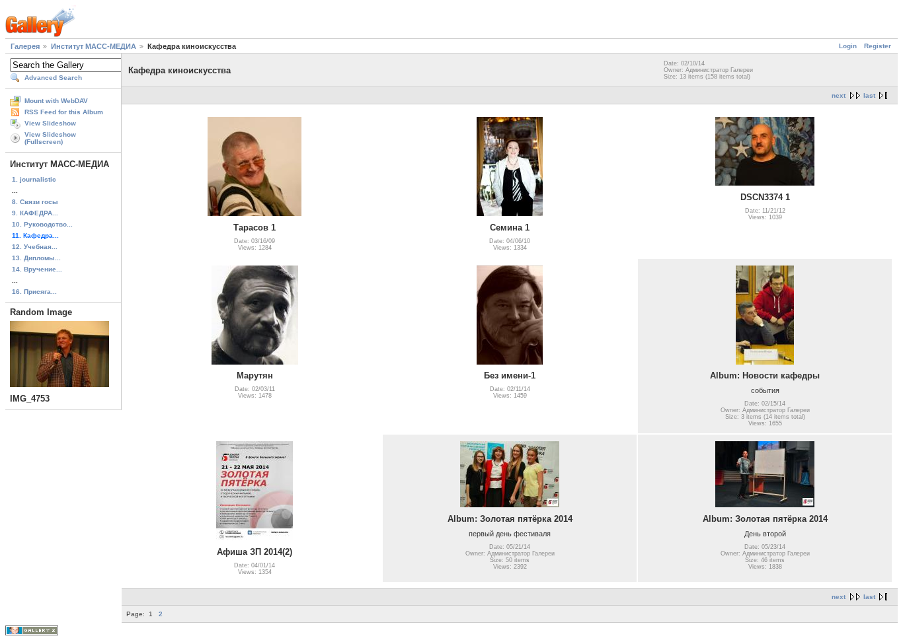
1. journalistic (34, 179)
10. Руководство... (42, 224)
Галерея (25, 46)
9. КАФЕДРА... (35, 213)
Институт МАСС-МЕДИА (93, 46)
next (838, 95)
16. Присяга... (34, 291)
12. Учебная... (35, 246)
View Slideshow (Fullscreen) (50, 138)
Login (848, 46)
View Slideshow (50, 123)
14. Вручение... (37, 269)
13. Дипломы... (36, 258)
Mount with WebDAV (56, 100)
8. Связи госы (35, 201)
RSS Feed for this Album (63, 112)
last (869, 95)
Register (877, 46)
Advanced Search (53, 77)
